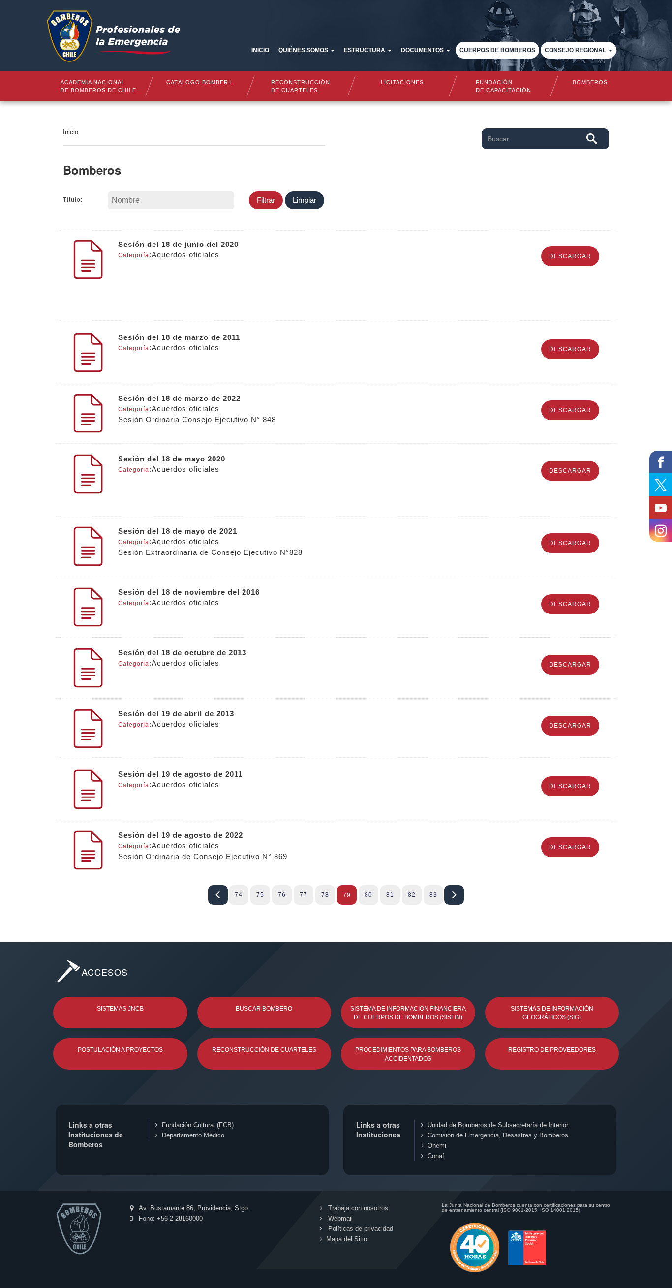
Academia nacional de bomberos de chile (98, 86)
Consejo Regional (576, 50)
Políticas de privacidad (359, 1228)
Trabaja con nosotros (357, 1208)
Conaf (436, 1156)
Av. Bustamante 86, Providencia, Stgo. (193, 1208)
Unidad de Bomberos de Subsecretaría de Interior (498, 1125)
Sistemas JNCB (120, 1008)
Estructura (365, 50)
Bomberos (590, 82)
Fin (454, 894)
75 (260, 894)
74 (239, 894)
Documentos (423, 50)
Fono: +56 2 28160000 (170, 1218)
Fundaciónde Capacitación (503, 86)
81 (390, 894)
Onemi (437, 1145)
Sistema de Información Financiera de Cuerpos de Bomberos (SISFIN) (408, 1013)
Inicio (260, 50)
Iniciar (218, 895)
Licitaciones (402, 82)
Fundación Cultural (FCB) (198, 1125)
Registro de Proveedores (552, 1049)
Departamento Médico (193, 1135)
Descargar (570, 256)
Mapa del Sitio (346, 1239)
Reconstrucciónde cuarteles (301, 86)
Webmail (339, 1218)
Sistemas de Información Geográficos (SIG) (552, 1013)
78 (325, 894)
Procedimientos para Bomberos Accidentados (408, 1054)
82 (412, 894)
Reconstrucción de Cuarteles (264, 1049)
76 (282, 894)
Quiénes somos (304, 50)
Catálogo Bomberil (199, 82)
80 (368, 894)
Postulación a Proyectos (120, 1049)
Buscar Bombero (264, 1008)
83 (433, 894)
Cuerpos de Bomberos (497, 50)
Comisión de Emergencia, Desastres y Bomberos (498, 1135)
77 (303, 894)
